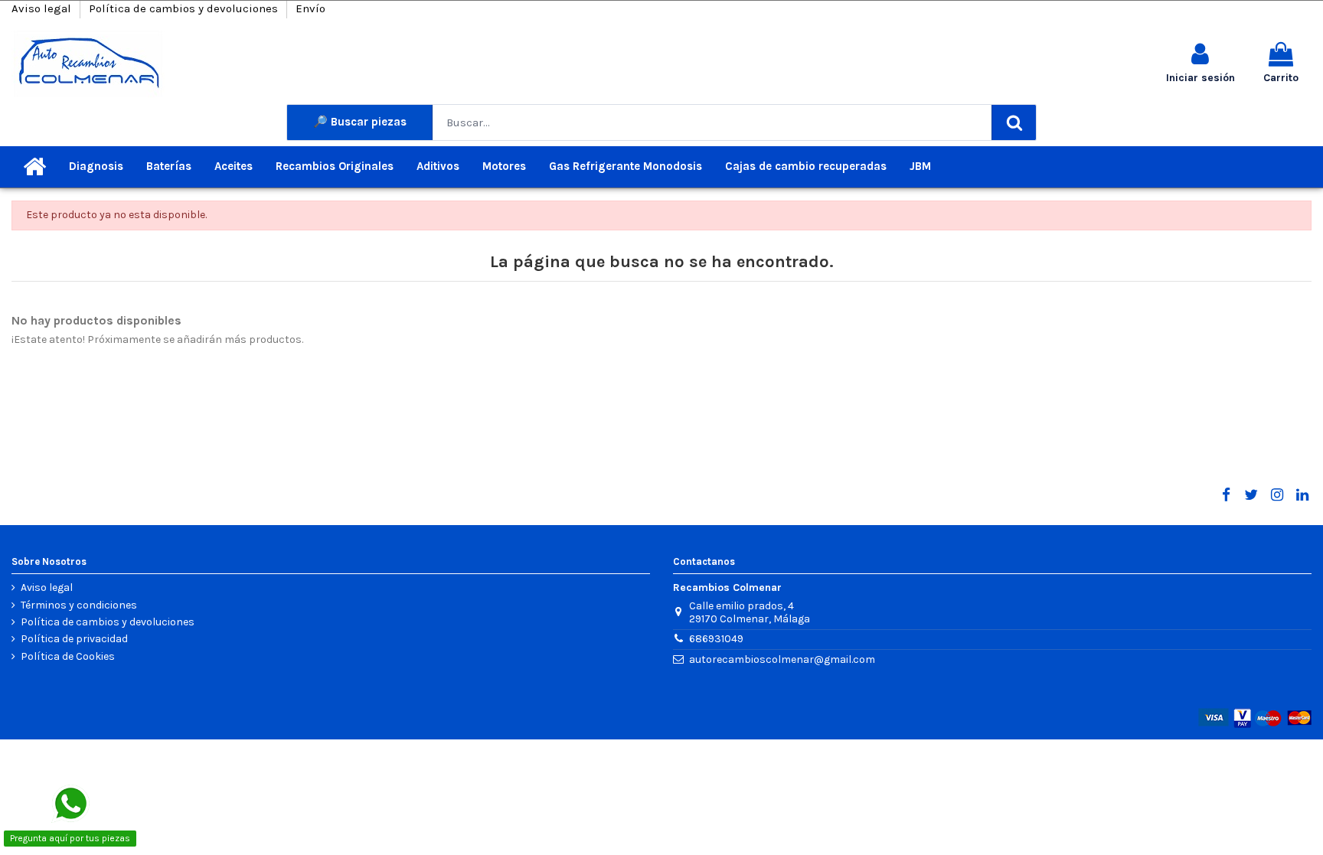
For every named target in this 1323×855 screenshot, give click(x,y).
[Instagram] (1276, 495)
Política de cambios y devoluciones (185, 8)
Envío (310, 8)
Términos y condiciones (79, 605)
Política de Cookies (68, 657)
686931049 (716, 638)
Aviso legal (42, 8)
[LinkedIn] (1302, 495)
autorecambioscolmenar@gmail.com (782, 659)
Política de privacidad (74, 639)
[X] (1251, 495)
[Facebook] (1226, 495)
